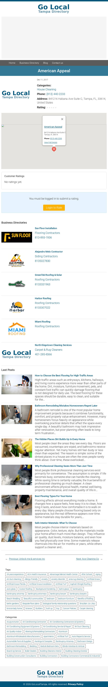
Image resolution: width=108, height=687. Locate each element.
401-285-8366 (43, 354)
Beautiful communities (33, 599)
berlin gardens (13, 603)
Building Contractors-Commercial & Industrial (80, 656)
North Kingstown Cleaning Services (53, 345)
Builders (39, 608)
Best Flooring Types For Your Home (53, 496)
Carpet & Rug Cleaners (48, 349)
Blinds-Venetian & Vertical (73, 646)
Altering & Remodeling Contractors (40, 631)
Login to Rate (54, 207)
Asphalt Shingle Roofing (80, 584)
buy (57, 608)
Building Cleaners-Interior (51, 651)
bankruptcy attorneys (37, 594)
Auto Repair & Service (81, 636)
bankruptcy (78, 589)
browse (29, 608)
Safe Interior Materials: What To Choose (55, 523)
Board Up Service (14, 651)
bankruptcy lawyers (78, 594)
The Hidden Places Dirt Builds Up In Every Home (60, 439)
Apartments (48, 636)
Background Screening (45, 589)
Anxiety (44, 579)
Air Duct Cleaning (82, 626)
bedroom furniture (66, 599)
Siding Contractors (46, 256)
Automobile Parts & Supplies (19, 641)
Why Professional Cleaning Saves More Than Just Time (63, 466)
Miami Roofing (42, 321)
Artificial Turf (61, 584)
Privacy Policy (75, 684)
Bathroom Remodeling (16, 646)
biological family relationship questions (59, 603)
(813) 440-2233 (55, 94)
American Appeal (53, 126)
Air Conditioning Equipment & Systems (23, 626)
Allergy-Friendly (31, 579)
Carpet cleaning (86, 608)
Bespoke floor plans (30, 603)
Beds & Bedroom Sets (49, 646)
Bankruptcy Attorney (65, 641)
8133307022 (42, 307)
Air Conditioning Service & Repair (57, 626)
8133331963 (42, 284)
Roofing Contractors (47, 279)
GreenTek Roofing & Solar (48, 275)
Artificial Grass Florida (16, 584)
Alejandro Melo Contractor (49, 251)
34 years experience (15, 574)
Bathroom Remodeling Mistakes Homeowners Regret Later (66, 405)
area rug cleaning (76, 579)
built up (49, 608)
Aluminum (62, 631)
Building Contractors (49, 656)
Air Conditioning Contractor (34, 622)
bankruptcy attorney (15, 594)
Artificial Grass (93, 579)
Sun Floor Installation (46, 228)
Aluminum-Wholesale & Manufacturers (23, 636)
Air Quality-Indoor (14, 631)
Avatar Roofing (25, 589)
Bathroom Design (84, 641)
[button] (54, 149)
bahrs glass (64, 589)
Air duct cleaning (14, 579)
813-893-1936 (43, 237)
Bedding (33, 646)
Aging (98, 574)
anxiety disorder (58, 579)
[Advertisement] (54, 39)
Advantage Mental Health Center (64, 574)
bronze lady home (14, 608)
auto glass (11, 589)
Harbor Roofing (43, 298)
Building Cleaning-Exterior (76, 651)
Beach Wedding (13, 599)
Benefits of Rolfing (85, 599)
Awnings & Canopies (43, 641)
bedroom (50, 599)
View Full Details (50, 142)
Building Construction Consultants (21, 656)
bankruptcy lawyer (58, 594)
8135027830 (42, 261)
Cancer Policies (69, 608)
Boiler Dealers (31, 651)
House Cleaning (46, 89)
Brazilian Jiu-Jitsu (87, 603)
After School (86, 574)
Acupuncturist (13, 622)
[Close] (62, 119)
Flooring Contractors (47, 233)
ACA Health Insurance (36, 574)
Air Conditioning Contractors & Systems (67, 622)
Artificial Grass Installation (40, 584)
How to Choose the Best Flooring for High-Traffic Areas (64, 375)
